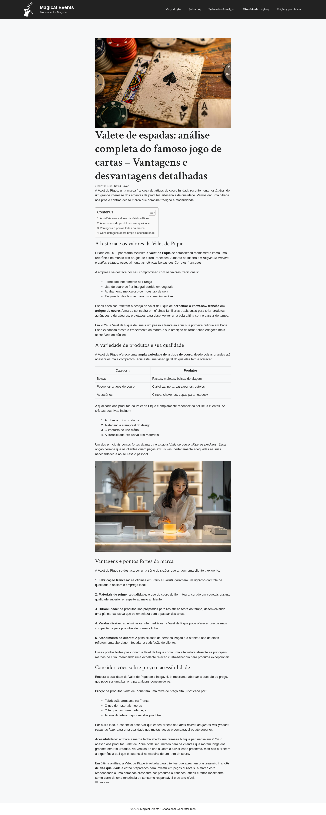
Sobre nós (195, 9)
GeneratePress (186, 808)
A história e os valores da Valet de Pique (124, 218)
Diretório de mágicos (256, 9)
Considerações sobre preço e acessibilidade (127, 232)
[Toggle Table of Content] (150, 212)
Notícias (104, 782)
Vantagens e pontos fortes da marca (122, 228)
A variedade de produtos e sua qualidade (125, 223)
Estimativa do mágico (221, 9)
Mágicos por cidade (289, 9)
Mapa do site (173, 9)
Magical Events (57, 7)
